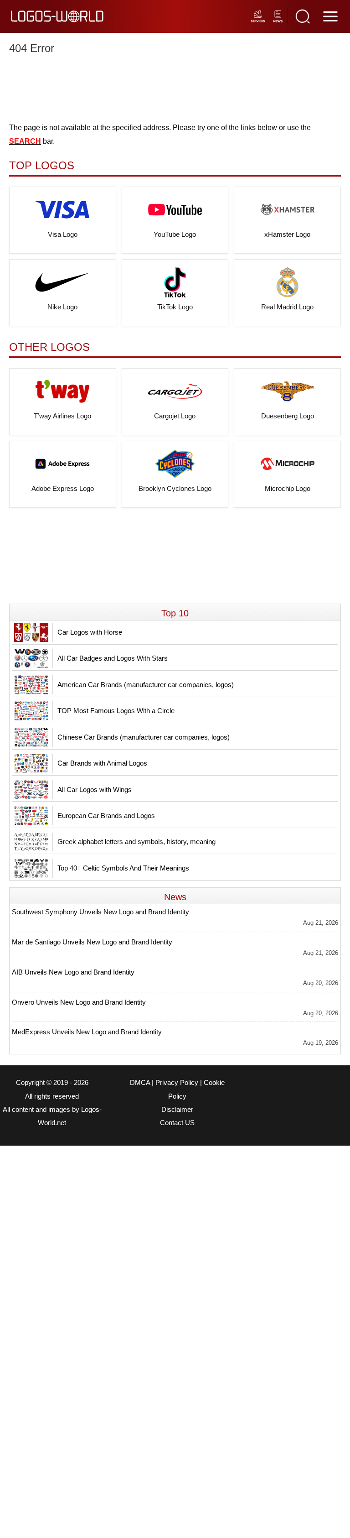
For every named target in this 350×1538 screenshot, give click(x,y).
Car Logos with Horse (89, 632)
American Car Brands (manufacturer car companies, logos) (145, 684)
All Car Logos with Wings (94, 789)
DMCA (140, 1082)
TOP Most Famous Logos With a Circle (116, 710)
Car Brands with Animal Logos (102, 763)
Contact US (177, 1122)
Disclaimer (177, 1109)
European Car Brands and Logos (106, 815)
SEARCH (25, 141)
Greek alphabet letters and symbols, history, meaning (136, 841)
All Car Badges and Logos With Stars (112, 658)
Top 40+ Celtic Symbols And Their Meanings (123, 868)
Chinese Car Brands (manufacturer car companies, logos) (143, 737)
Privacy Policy (176, 1082)
